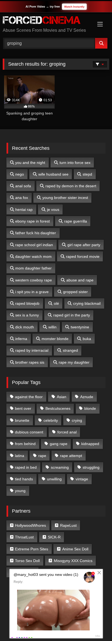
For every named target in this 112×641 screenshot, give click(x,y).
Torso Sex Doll (27, 561)
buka (87, 339)
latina (19, 455)
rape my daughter (74, 362)
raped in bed (26, 467)
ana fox (21, 197)
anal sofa (23, 186)
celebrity (50, 420)
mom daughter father (33, 268)
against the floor (29, 397)
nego (19, 174)
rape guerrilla (75, 221)
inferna (21, 339)
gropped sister (75, 292)
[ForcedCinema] (46, 21)
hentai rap (24, 209)
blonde (90, 408)
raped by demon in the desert (70, 186)
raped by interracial (31, 350)
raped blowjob (27, 303)
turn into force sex (75, 162)
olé (56, 303)
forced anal (67, 432)
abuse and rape (80, 280)
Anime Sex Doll (75, 549)
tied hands (24, 479)
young (20, 490)
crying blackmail (87, 303)
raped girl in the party (71, 315)
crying (77, 420)
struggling (91, 467)
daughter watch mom (33, 256)
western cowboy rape (33, 280)
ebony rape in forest (32, 221)
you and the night (30, 162)
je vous (53, 209)
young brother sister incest (65, 197)
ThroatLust (24, 537)
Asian (61, 397)
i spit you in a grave (32, 292)
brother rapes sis (29, 362)
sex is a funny (27, 315)
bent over (23, 408)
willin (52, 327)
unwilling (54, 479)
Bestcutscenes (57, 408)
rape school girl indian (34, 245)
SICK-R (54, 537)
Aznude (86, 397)
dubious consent (29, 432)
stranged (70, 350)
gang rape (58, 444)
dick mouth (24, 327)
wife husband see (53, 174)
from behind (25, 444)
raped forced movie (82, 256)
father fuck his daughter (35, 233)
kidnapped (90, 444)
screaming (60, 467)
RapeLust (68, 525)
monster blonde (55, 339)
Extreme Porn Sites (31, 549)
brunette (22, 420)
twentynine (80, 327)
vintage (82, 479)
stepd (87, 174)
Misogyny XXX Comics (73, 561)
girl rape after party (83, 245)
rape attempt (71, 455)
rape (42, 455)
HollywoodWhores (30, 525)
